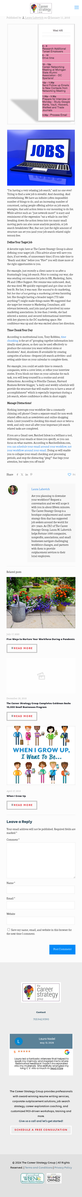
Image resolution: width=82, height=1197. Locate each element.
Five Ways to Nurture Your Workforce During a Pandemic (41, 639)
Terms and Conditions (38, 1167)
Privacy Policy (63, 1167)
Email (11, 898)
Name (11, 883)
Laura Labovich (34, 18)
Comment (13, 840)
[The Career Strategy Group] (41, 8)
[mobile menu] (76, 8)
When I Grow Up (16, 795)
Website (11, 914)
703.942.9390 (41, 1019)
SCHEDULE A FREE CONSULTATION (41, 1129)
